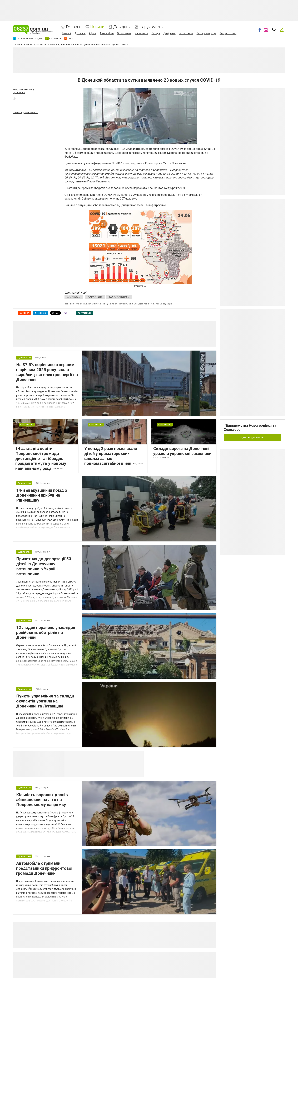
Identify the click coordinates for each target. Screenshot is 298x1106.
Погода (156, 33)
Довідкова (169, 33)
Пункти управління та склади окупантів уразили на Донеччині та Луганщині (45, 701)
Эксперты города (206, 33)
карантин (94, 296)
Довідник (122, 27)
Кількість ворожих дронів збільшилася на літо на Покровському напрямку (42, 799)
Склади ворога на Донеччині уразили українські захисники (182, 451)
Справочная (119, 755)
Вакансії (66, 33)
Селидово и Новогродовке (87, 755)
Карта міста (141, 33)
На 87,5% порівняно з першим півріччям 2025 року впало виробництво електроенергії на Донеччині (47, 372)
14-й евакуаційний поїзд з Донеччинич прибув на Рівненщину (41, 495)
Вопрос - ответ (228, 33)
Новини (97, 27)
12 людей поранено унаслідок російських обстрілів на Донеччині (45, 632)
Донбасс (73, 296)
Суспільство (19, 92)
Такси (138, 755)
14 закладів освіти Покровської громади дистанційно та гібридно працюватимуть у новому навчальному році (40, 458)
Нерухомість (151, 27)
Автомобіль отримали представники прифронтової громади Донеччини (44, 868)
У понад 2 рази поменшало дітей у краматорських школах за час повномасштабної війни (110, 456)
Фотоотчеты (186, 33)
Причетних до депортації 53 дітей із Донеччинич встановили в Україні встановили (43, 566)
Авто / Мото (107, 33)
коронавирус (119, 296)
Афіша (92, 33)
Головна (73, 27)
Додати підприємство (252, 437)
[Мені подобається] (14, 98)
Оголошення (124, 33)
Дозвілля (80, 33)
